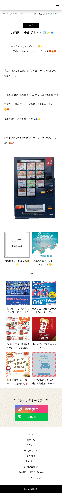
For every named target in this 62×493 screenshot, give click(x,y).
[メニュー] (57, 5)
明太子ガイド (31, 450)
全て (31, 25)
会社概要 (31, 456)
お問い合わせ (31, 467)
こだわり (31, 445)
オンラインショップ (31, 477)
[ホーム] (4, 14)
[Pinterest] (31, 417)
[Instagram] (31, 409)
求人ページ (31, 461)
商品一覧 (31, 440)
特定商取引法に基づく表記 (31, 472)
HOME (31, 434)
